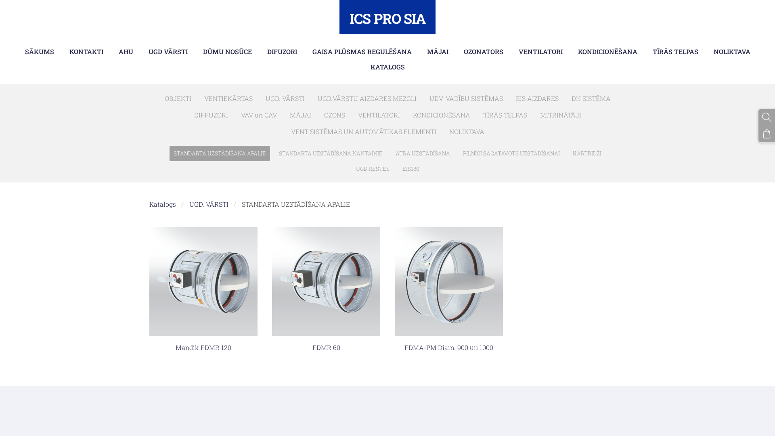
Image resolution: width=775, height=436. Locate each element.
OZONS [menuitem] (334, 115)
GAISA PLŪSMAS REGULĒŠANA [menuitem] (362, 51)
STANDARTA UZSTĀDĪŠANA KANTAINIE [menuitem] (331, 153)
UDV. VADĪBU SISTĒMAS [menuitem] (466, 98)
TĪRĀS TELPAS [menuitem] (675, 51)
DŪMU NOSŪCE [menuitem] (227, 51)
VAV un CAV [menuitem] (259, 115)
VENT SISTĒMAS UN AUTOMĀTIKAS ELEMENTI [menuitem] (363, 131)
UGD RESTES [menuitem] (373, 168)
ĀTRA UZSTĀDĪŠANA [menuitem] (423, 153)
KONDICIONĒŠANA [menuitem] (607, 51)
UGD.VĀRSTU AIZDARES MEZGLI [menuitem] (367, 98)
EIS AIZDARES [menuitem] (537, 98)
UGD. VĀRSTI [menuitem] (285, 98)
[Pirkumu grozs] (766, 134)
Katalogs (162, 204)
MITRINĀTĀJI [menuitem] (560, 115)
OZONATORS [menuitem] (483, 51)
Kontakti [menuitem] (86, 51)
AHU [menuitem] (126, 51)
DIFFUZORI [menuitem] (211, 115)
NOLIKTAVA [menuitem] (732, 51)
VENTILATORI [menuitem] (541, 51)
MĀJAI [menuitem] (437, 51)
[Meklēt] (766, 117)
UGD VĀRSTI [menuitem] (168, 51)
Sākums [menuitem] (39, 51)
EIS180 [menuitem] (410, 168)
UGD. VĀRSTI (208, 204)
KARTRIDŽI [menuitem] (587, 153)
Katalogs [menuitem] (388, 67)
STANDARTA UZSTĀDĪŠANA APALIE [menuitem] (220, 153)
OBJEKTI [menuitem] (178, 98)
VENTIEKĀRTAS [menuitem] (228, 98)
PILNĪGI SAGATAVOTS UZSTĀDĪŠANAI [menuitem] (511, 153)
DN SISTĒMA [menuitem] (591, 98)
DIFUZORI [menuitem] (282, 51)
